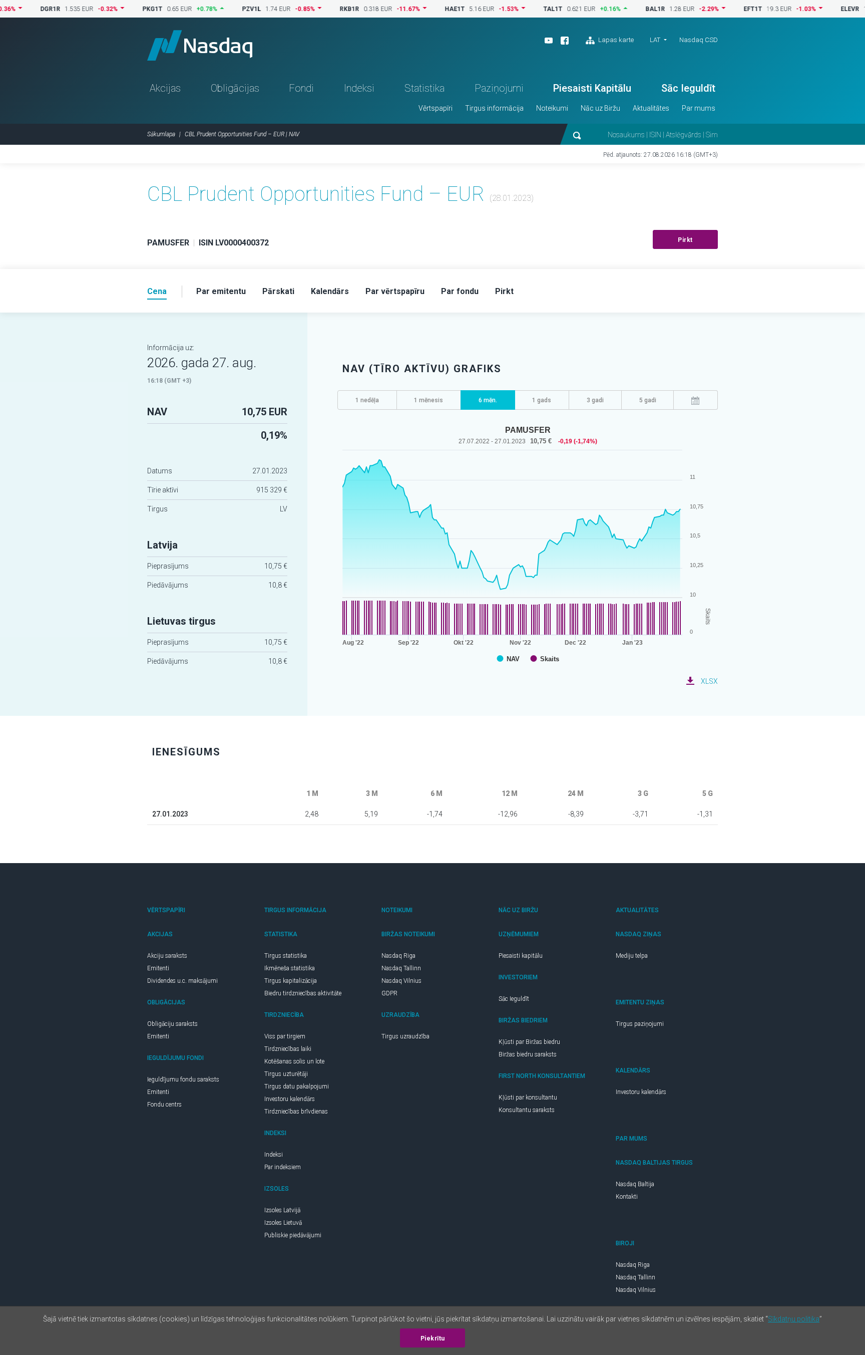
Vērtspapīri (435, 108)
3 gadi (595, 400)
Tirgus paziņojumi (640, 1023)
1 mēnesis (428, 400)
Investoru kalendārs (289, 1099)
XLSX (709, 681)
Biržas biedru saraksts (528, 1054)
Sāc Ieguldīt (688, 88)
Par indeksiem (282, 1167)
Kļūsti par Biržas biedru (529, 1041)
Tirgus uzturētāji (286, 1073)
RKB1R (326, 9)
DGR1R (27, 9)
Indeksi (359, 88)
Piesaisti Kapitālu (592, 88)
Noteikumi (552, 108)
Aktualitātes (651, 108)
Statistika (424, 88)
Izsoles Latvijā (282, 1210)
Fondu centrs (164, 1104)
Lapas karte (615, 40)
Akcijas (165, 88)
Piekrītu (432, 1338)
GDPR (389, 993)
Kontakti (627, 1196)
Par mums (698, 108)
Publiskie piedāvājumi (292, 1235)
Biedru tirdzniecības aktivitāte (302, 993)
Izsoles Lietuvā (283, 1222)
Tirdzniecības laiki (287, 1048)
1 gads (541, 400)
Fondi (301, 88)
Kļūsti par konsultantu (528, 1097)
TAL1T (529, 9)
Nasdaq (199, 45)
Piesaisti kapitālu (521, 955)
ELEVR (826, 9)
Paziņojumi (499, 88)
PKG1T (129, 9)
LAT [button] (655, 40)
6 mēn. (488, 400)
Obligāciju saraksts (172, 1023)
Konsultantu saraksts (527, 1110)
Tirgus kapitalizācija (290, 980)
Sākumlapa (161, 134)
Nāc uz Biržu (600, 108)
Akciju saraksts (167, 955)
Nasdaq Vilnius (401, 980)
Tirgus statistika (285, 955)
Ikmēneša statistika (289, 968)
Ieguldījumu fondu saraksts (183, 1079)
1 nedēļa (367, 400)
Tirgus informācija (494, 108)
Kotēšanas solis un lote (294, 1061)
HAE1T (431, 9)
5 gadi (647, 400)
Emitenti (158, 968)
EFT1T (729, 9)
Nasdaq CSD (698, 40)
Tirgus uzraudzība (405, 1036)
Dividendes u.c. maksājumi (182, 980)
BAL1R (632, 9)
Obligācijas (235, 88)
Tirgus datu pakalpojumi (296, 1086)
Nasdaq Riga (398, 955)
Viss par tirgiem (284, 1036)
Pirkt (685, 239)
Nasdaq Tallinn (401, 968)
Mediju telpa (632, 955)
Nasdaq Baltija (635, 1184)
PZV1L (228, 9)
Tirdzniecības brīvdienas (296, 1111)
